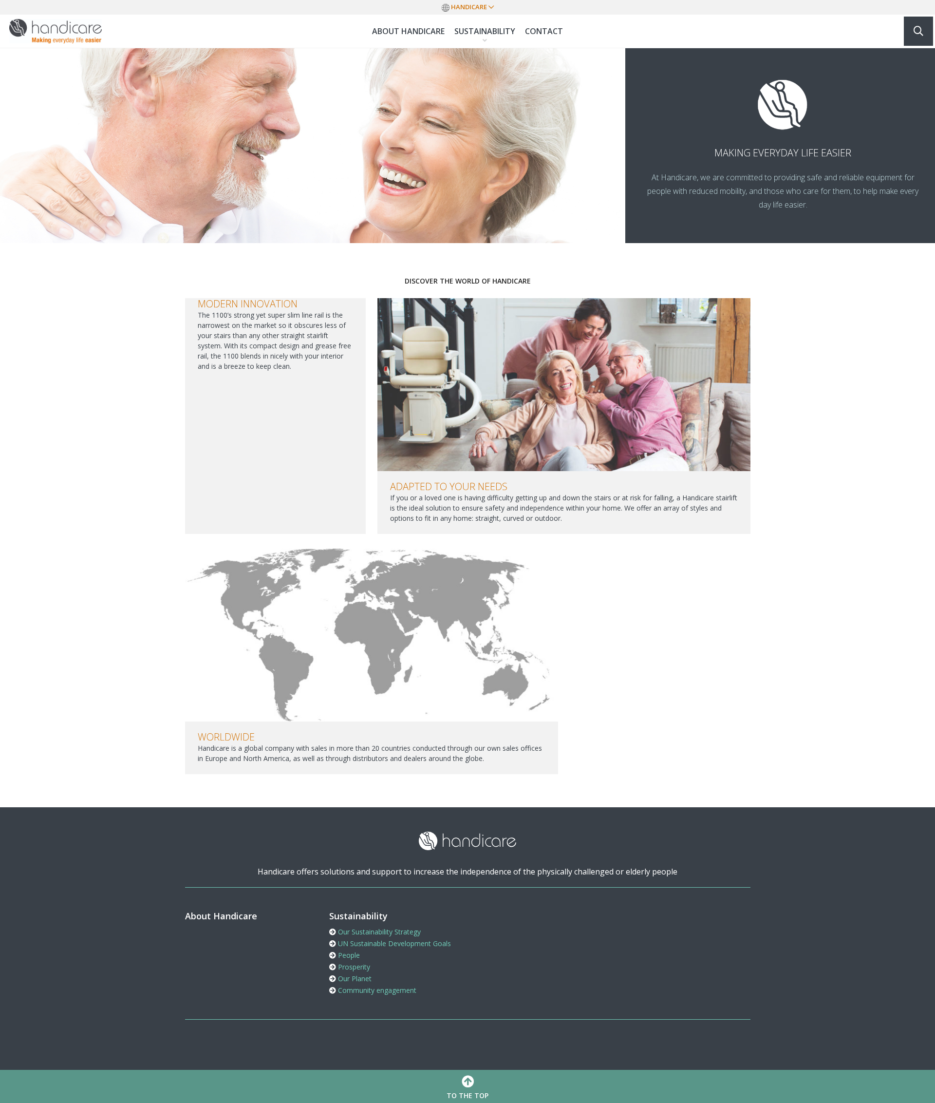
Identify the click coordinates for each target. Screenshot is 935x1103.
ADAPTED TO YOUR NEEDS (448, 486)
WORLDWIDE (226, 736)
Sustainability (484, 31)
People (348, 955)
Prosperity (353, 966)
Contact (544, 31)
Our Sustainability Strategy (378, 931)
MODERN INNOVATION (248, 303)
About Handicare (408, 31)
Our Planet (354, 978)
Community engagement (376, 990)
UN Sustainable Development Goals (393, 943)
